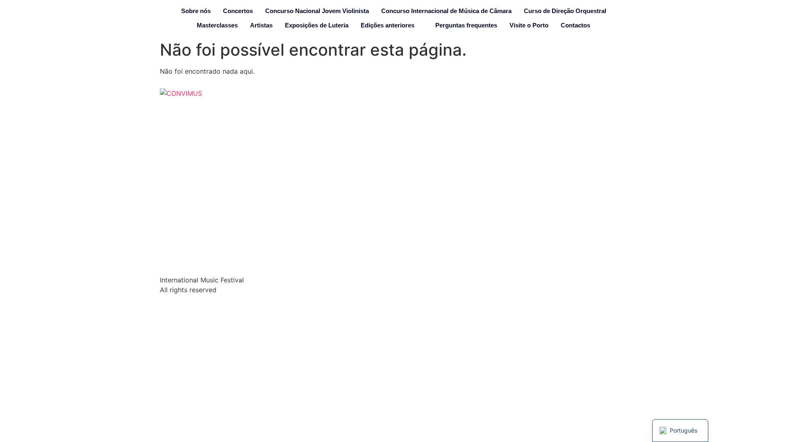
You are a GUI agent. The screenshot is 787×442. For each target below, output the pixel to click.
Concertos (238, 10)
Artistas (261, 25)
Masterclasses (217, 25)
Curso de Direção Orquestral (565, 10)
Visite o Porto (529, 25)
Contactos (575, 25)
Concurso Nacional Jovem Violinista (317, 10)
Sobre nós (196, 10)
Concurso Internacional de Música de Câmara (446, 10)
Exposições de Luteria (316, 25)
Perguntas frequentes (466, 25)
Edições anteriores (387, 25)
